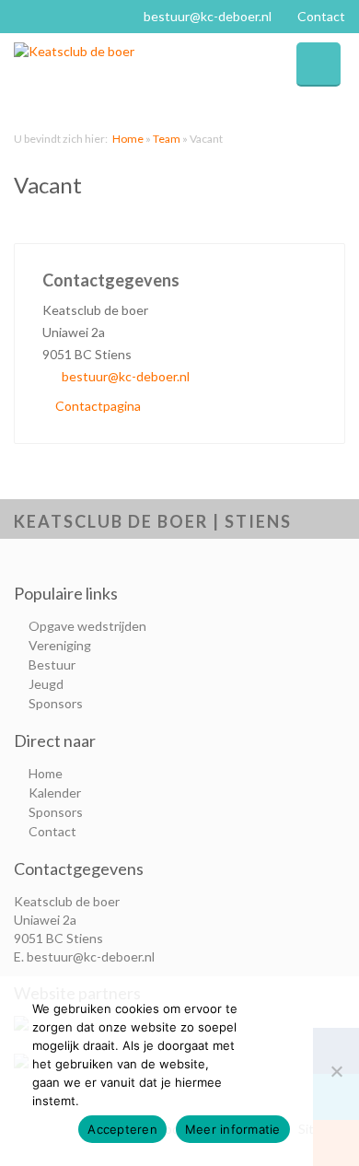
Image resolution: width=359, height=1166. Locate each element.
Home (128, 139)
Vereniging (60, 645)
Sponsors (56, 703)
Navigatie (318, 64)
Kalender (55, 792)
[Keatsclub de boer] (97, 51)
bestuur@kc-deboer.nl (208, 16)
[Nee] (336, 1071)
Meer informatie (233, 1129)
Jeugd (46, 684)
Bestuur (52, 664)
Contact (321, 16)
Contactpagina (96, 406)
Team (166, 139)
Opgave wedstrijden (87, 626)
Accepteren (122, 1129)
